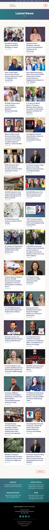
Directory (24, 0)
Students (36, 0)
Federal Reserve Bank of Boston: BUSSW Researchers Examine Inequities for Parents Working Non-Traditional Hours (13, 281)
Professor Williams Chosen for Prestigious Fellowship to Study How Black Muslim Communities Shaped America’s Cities (13, 397)
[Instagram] (25, 516)
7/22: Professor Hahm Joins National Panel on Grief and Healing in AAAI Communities (35, 222)
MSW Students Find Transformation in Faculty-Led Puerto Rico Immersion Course (13, 168)
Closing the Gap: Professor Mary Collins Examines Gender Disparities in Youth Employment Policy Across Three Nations (13, 428)
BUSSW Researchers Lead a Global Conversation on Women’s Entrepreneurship (12, 107)
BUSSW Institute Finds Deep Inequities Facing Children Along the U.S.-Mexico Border (13, 195)
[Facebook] (20, 516)
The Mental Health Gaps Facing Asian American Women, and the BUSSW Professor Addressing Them (35, 396)
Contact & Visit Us (36, 482)
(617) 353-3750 (24, 513)
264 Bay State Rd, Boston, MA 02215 (24, 511)
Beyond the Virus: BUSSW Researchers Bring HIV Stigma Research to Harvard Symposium (33, 311)
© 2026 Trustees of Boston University (24, 521)
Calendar (32, 0)
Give (40, 0)
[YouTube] (28, 516)
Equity (20, 0)
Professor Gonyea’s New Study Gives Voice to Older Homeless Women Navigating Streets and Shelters (35, 458)
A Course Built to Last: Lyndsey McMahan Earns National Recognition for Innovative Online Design (14, 368)
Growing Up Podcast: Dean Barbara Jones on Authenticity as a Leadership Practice (34, 137)
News (28, 0)
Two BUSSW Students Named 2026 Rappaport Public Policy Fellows (13, 310)
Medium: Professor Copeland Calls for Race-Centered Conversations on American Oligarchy (14, 457)
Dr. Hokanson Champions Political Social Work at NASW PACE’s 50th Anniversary (14, 249)
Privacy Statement (24, 525)
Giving (36, 492)
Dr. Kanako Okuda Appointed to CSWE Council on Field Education (33, 280)
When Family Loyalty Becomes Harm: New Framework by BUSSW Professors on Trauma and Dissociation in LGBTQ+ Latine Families (13, 138)
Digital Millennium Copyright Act (24, 523)
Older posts (40, 471)
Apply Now (45, 0)
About (17, 0)
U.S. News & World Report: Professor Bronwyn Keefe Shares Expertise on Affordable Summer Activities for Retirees (34, 108)
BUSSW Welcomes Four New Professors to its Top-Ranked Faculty (34, 194)
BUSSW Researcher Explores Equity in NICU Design (13, 221)
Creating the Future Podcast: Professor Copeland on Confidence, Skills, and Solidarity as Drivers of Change (35, 340)
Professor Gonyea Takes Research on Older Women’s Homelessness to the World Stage (35, 168)
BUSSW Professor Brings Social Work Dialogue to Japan (11, 45)
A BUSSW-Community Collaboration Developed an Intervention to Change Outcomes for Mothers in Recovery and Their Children (35, 250)
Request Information (13, 492)
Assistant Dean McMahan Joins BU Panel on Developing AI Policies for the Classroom (34, 47)
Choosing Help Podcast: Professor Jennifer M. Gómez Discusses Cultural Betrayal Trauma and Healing (35, 427)
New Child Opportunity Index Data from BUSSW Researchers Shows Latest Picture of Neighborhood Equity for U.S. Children (35, 77)
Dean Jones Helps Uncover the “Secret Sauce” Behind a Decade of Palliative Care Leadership (13, 76)
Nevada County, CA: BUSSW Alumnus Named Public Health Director (13, 338)
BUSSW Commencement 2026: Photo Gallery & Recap (35, 367)
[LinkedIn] (23, 516)
